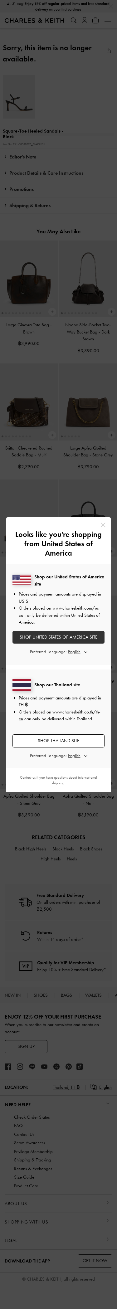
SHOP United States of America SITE (58, 637)
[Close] (103, 524)
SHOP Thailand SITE (58, 740)
